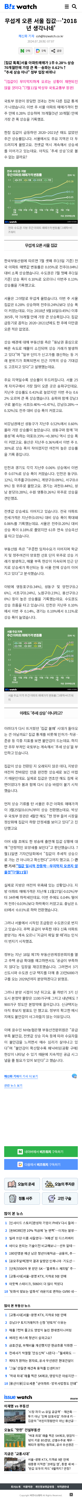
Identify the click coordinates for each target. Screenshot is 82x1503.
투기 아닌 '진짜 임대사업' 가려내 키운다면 (54, 1416)
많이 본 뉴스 (13, 1213)
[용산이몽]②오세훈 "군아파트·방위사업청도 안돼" (43, 1383)
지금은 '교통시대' (17, 1453)
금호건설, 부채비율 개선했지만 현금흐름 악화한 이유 (44, 1345)
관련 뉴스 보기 (13, 1085)
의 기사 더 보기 (21, 1076)
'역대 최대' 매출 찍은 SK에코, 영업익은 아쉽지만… (43, 1375)
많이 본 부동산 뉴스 (17, 1305)
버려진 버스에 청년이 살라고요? (30, 1337)
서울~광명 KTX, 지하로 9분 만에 (48, 1459)
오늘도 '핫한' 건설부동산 (22, 1429)
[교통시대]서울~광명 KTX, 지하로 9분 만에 (37, 1276)
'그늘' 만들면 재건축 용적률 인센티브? (34, 1368)
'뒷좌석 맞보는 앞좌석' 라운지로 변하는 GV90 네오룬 (44, 1291)
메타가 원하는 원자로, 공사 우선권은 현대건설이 (41, 1360)
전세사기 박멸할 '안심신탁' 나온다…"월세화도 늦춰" (44, 1352)
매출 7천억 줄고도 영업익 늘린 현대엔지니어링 (40, 1330)
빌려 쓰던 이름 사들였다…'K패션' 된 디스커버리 (41, 1238)
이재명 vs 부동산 (16, 1405)
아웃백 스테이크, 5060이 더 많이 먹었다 (36, 1283)
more (74, 1398)
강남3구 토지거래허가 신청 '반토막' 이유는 (37, 1322)
